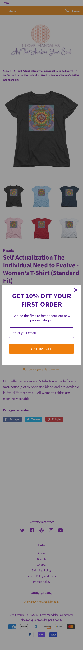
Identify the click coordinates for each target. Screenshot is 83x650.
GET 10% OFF (41, 349)
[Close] (76, 290)
